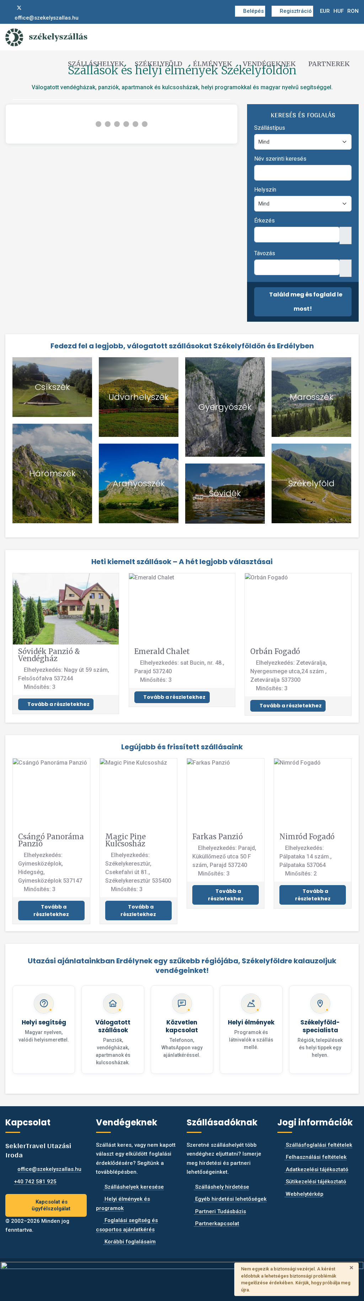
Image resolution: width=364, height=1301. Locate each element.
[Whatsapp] (42, 8)
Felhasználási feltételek (315, 1157)
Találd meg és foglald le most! (305, 301)
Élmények (212, 64)
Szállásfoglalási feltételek (318, 1145)
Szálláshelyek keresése (133, 1187)
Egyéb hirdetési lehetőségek (230, 1199)
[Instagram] (31, 8)
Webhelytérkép (303, 1194)
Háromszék (52, 473)
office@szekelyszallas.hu (47, 18)
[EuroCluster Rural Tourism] (182, 1276)
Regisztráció (296, 11)
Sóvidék (225, 493)
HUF (338, 11)
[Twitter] (19, 8)
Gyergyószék (225, 407)
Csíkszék (52, 387)
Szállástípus (269, 127)
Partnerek (329, 64)
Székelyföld (158, 64)
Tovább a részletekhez (58, 704)
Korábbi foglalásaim (129, 1241)
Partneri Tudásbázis (220, 1211)
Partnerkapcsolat (216, 1223)
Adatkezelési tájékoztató (316, 1169)
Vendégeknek (269, 64)
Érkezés (264, 220)
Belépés (253, 11)
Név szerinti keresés (280, 158)
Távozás (264, 253)
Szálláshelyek (96, 64)
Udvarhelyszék (138, 397)
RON (353, 11)
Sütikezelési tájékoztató (315, 1181)
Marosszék (311, 397)
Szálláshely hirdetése (221, 1187)
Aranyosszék (139, 483)
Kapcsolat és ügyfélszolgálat (51, 1205)
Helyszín (265, 189)
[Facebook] (7, 8)
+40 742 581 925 (35, 1181)
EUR (325, 11)
